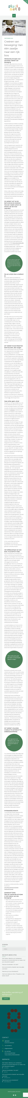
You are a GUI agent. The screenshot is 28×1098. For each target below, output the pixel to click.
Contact (5, 998)
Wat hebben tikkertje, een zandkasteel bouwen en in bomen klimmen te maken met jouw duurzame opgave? (13, 960)
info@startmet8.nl (8, 1048)
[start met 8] (14, 7)
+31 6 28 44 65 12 (8, 1045)
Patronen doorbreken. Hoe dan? (10, 964)
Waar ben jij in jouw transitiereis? (10, 971)
